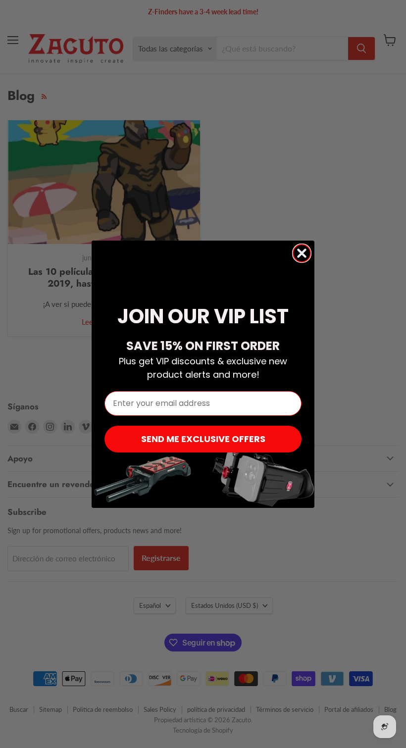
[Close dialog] (301, 253)
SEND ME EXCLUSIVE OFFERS (203, 439)
